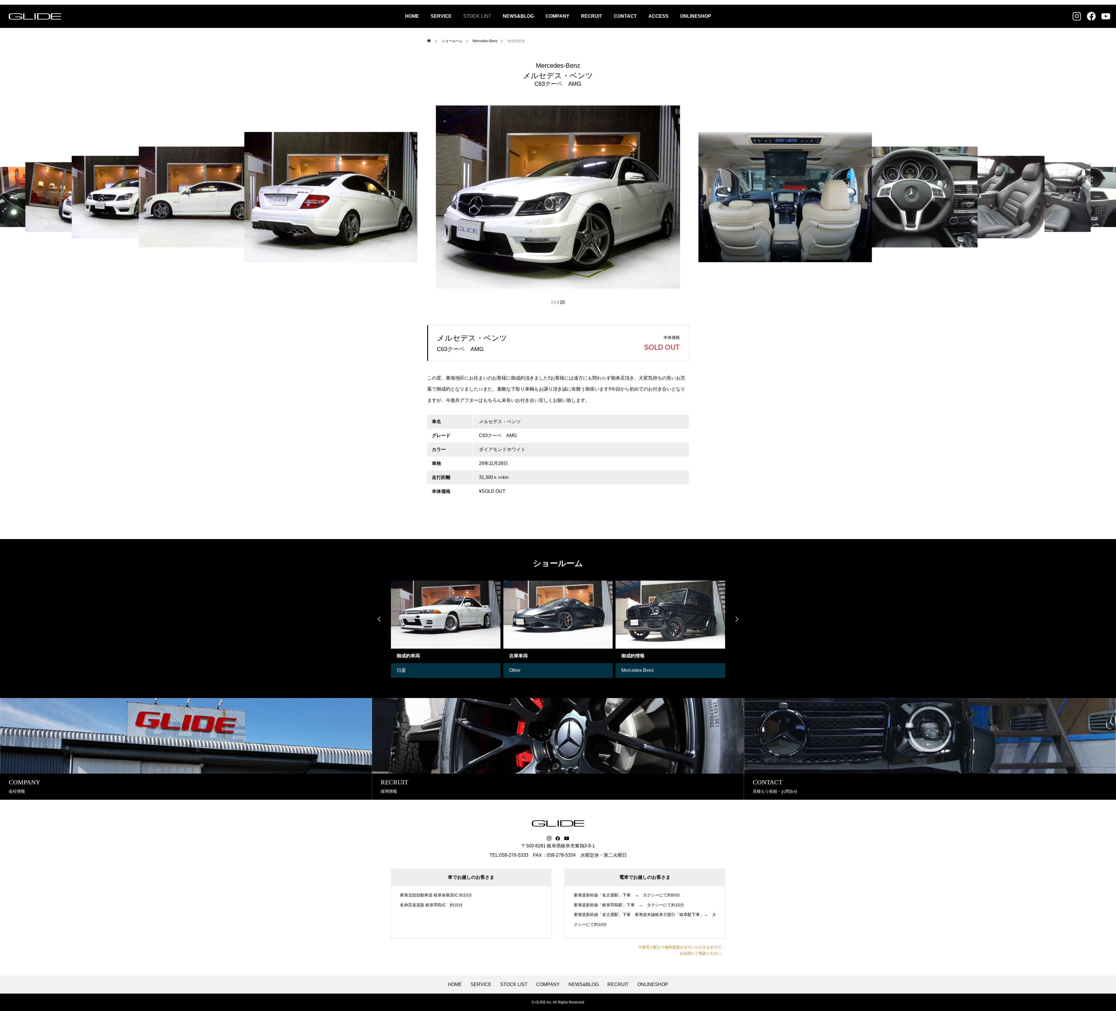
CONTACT (625, 16)
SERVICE (441, 16)
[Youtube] (566, 838)
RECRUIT (591, 16)
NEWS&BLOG (518, 16)
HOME (412, 16)
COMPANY (557, 16)
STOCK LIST (477, 16)
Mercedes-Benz (558, 65)
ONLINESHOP (695, 16)
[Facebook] (557, 838)
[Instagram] (549, 838)
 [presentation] (379, 619)
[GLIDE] (35, 16)
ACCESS (658, 16)
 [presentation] (737, 619)
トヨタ (633, 670)
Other (406, 670)
